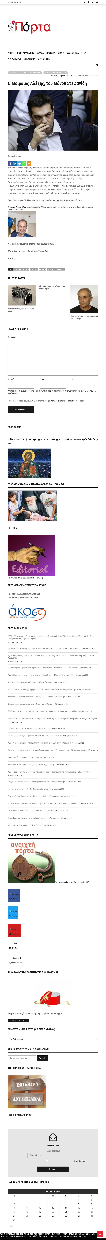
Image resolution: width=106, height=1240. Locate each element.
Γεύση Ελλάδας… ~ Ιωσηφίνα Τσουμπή (23, 757)
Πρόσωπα (50, 53)
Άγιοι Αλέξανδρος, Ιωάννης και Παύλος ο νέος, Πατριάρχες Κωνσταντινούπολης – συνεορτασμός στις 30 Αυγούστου (51, 657)
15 (79, 1208)
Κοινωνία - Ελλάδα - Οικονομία (25, 73)
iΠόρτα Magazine (25, 53)
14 (66, 1208)
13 (53, 1208)
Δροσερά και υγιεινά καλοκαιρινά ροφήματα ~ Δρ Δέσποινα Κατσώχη (36, 697)
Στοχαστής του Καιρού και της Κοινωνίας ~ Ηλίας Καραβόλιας (33, 796)
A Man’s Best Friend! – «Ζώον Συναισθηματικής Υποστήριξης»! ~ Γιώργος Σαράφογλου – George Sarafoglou (52, 718)
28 (66, 1216)
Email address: (53, 1151)
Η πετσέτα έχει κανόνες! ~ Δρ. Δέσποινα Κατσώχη (28, 789)
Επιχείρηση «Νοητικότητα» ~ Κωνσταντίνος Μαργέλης (30, 811)
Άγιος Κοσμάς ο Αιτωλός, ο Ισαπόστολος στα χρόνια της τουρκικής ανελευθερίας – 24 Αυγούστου (49, 772)
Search (42, 1058)
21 (66, 1212)
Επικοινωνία (29, 59)
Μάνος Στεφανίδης (59, 75)
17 (14, 1212)
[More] (29, 162)
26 (40, 1216)
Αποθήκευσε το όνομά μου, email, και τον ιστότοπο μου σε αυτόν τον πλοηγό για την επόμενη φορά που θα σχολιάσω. (52, 392)
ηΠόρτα (42, 269)
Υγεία (83, 53)
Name (10, 379)
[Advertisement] (75, 26)
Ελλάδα (40, 53)
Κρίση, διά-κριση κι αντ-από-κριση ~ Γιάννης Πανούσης (31, 682)
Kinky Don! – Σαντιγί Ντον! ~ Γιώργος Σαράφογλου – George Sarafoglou (37, 782)
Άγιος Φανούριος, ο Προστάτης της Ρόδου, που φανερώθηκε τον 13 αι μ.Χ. (38, 743)
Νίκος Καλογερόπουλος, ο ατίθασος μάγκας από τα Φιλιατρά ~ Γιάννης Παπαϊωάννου (43, 803)
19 (40, 1212)
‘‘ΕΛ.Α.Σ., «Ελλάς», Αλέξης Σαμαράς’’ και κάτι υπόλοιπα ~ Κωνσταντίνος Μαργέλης (42, 689)
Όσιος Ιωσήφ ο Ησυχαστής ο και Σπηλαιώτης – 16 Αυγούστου (33, 818)
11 (27, 1208)
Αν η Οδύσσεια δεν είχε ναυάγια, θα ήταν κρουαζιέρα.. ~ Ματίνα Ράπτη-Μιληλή (40, 675)
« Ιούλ (10, 1226)
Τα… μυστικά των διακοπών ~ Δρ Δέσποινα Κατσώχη (30, 728)
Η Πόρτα (34, 269)
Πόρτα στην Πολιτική (55, 73)
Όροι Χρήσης (44, 59)
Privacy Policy (56, 401)
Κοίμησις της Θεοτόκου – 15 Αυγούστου (24, 825)
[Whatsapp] (24, 162)
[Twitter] (19, 162)
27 (53, 1216)
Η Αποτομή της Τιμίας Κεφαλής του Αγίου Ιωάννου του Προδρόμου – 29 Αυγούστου (42, 668)
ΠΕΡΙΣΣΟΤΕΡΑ (18, 1021)
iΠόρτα (26, 269)
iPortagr (17, 269)
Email (42, 379)
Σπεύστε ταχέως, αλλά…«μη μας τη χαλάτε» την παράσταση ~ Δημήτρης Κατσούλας (42, 711)
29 (79, 1216)
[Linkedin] (15, 162)
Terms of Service (73, 401)
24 (14, 1216)
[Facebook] (10, 162)
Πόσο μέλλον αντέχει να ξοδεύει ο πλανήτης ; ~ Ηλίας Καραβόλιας (35, 736)
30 (92, 1216)
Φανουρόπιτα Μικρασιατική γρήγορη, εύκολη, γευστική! (31, 765)
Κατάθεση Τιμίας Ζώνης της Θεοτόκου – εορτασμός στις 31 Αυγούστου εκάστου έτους (44, 648)
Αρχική (11, 53)
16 (92, 1208)
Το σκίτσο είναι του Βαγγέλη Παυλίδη (25, 578)
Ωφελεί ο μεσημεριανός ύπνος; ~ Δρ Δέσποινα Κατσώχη (31, 704)
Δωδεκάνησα (73, 53)
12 (40, 1208)
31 (14, 1220)
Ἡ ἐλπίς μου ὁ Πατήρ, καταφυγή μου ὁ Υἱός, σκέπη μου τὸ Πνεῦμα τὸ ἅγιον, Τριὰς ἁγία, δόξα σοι (53, 441)
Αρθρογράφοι (14, 59)
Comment (12, 337)
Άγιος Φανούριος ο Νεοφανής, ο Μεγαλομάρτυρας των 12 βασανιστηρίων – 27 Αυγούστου (45, 750)
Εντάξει (3, 1239)
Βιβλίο (61, 53)
